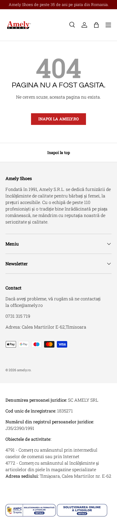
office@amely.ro (26, 305)
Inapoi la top (58, 152)
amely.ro (24, 370)
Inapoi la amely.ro (58, 118)
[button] (96, 25)
